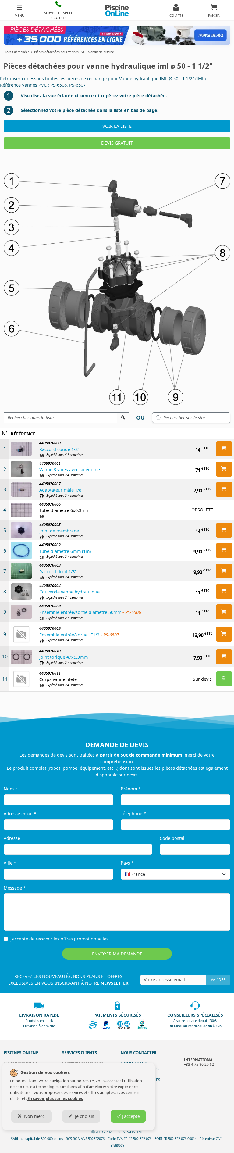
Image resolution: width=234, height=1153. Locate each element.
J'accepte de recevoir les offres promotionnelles (59, 939)
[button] (58, 10)
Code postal (172, 838)
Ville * (10, 863)
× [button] (218, 874)
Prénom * (131, 789)
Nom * (10, 789)
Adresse (12, 838)
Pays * (127, 863)
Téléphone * (133, 813)
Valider (218, 979)
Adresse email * (20, 813)
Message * (15, 888)
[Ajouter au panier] (224, 448)
